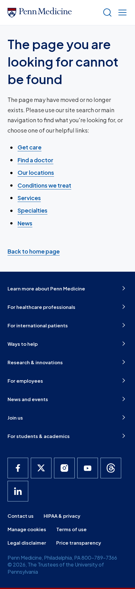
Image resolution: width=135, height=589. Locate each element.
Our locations (36, 172)
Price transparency (78, 543)
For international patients (38, 325)
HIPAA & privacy (62, 516)
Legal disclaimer (27, 543)
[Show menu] (121, 13)
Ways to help (23, 344)
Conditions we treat (44, 185)
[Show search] (106, 13)
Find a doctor (35, 160)
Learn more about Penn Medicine (46, 288)
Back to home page (34, 251)
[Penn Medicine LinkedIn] (18, 491)
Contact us (21, 516)
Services (29, 197)
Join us (15, 417)
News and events (28, 399)
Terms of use (71, 529)
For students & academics (39, 436)
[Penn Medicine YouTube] (88, 468)
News (25, 223)
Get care (29, 147)
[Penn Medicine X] (41, 468)
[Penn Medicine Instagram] (64, 468)
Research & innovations (35, 362)
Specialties (32, 210)
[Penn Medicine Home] (52, 13)
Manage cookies (27, 529)
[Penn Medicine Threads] (111, 468)
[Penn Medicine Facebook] (18, 468)
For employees (25, 381)
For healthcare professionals (41, 307)
